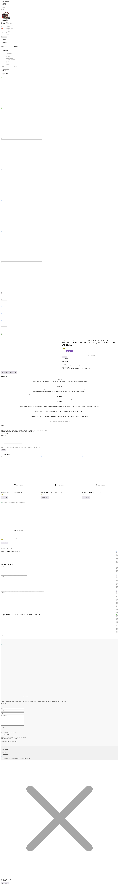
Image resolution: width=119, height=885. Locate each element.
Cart (4, 7)
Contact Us (5, 44)
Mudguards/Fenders (10, 59)
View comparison (5, 883)
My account (6, 1)
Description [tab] (5, 372)
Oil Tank (8, 61)
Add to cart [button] (4, 497)
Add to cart (69, 351)
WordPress (27, 758)
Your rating (4, 433)
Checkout (5, 6)
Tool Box (8, 34)
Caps (7, 51)
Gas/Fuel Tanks (9, 55)
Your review (4, 435)
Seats (7, 62)
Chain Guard (9, 53)
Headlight (8, 56)
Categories (5, 50)
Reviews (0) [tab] (13, 372)
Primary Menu (3, 36)
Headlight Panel (9, 58)
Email (2, 445)
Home (4, 39)
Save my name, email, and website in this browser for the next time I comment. (21, 447)
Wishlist (5, 4)
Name (2, 443)
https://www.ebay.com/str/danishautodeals (59, 421)
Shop (4, 3)
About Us (5, 42)
